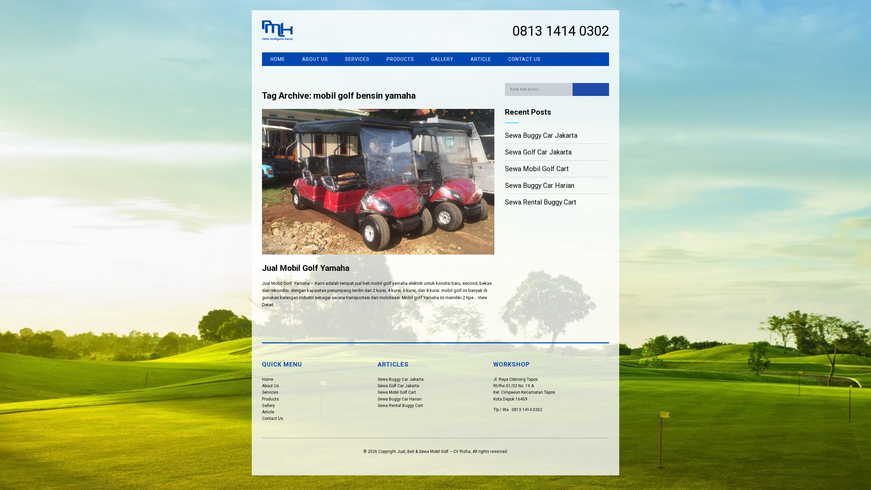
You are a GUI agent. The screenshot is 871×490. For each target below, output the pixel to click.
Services (357, 59)
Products (400, 59)
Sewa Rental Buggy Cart (540, 202)
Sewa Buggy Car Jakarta (541, 135)
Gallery (442, 59)
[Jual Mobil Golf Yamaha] (378, 259)
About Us (315, 59)
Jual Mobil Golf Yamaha (305, 268)
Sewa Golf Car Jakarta (538, 152)
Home (277, 59)
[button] (591, 89)
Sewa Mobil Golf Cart (537, 169)
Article (481, 59)
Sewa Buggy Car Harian (539, 185)
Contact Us (524, 59)
